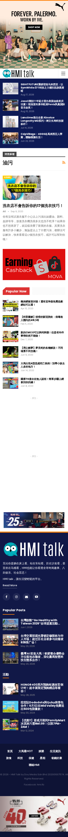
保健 (31, 758)
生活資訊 (7, 177)
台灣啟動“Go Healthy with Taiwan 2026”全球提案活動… (40, 622)
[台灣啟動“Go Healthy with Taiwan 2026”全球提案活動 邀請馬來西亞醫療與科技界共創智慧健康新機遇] (10, 624)
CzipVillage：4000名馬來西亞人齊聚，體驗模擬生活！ (41, 135)
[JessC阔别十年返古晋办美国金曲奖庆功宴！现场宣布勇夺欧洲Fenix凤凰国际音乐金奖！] (10, 105)
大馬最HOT (25, 751)
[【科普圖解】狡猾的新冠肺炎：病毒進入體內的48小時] (10, 321)
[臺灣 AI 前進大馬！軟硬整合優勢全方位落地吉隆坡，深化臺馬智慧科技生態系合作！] (10, 658)
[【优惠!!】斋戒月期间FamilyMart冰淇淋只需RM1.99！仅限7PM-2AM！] (10, 724)
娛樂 (41, 751)
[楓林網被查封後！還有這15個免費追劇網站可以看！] (10, 305)
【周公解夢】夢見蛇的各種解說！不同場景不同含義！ (42, 349)
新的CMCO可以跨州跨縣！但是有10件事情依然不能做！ (42, 334)
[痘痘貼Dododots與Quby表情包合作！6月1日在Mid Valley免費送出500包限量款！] (10, 706)
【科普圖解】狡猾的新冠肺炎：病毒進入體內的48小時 (42, 318)
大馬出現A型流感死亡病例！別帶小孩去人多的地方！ (43, 365)
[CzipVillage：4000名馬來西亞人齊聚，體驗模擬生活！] (10, 138)
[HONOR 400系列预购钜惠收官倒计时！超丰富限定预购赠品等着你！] (10, 689)
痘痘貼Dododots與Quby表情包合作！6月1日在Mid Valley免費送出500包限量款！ (42, 705)
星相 (42, 758)
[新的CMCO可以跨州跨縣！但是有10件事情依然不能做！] (10, 336)
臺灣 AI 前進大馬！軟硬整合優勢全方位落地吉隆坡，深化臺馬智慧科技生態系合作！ (43, 656)
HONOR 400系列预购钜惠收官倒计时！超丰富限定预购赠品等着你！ (42, 688)
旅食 (9, 758)
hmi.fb (40, 784)
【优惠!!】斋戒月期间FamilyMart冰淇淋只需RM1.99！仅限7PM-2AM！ (43, 723)
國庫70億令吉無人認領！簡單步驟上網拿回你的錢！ (42, 380)
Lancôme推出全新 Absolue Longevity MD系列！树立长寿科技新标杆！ (42, 121)
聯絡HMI (34, 765)
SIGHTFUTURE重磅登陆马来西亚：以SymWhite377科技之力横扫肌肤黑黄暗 (42, 88)
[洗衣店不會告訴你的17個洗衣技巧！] (22, 188)
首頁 (10, 751)
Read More (10, 585)
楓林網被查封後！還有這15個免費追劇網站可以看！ (42, 303)
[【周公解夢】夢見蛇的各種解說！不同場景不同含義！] (10, 352)
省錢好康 (56, 758)
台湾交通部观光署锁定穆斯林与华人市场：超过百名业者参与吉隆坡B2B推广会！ (42, 639)
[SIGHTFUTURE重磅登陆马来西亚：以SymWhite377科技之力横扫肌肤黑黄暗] (10, 88)
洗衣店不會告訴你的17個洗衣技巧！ (33, 205)
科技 (20, 758)
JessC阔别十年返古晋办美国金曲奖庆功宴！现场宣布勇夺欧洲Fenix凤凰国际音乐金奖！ (43, 104)
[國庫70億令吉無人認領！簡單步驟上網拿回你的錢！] (10, 383)
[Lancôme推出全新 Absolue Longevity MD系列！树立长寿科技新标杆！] (10, 121)
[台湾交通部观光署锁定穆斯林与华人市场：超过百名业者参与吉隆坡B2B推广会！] (10, 640)
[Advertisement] (34, 423)
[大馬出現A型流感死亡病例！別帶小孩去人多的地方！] (10, 367)
